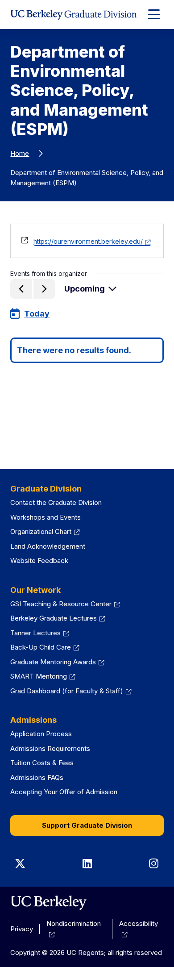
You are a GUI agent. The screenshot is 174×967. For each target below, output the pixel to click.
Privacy (21, 929)
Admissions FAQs (36, 777)
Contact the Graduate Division (56, 502)
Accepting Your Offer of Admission (63, 792)
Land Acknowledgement (47, 546)
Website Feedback (39, 560)
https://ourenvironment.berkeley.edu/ (88, 241)
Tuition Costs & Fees (42, 763)
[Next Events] (44, 289)
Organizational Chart (40, 531)
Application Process (41, 733)
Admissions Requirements (50, 748)
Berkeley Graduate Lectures (53, 618)
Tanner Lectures (35, 633)
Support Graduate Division (87, 825)
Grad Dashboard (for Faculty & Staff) (66, 691)
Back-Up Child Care (40, 647)
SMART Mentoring (38, 676)
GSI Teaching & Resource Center (61, 604)
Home (19, 153)
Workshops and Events (45, 517)
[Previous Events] (21, 289)
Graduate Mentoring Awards (53, 662)
